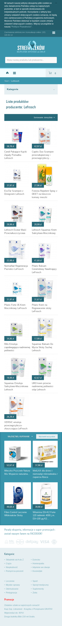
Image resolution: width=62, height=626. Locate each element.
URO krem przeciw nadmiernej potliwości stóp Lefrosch (42, 386)
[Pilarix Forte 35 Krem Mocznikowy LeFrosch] (17, 300)
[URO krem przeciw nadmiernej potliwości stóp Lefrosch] (45, 379)
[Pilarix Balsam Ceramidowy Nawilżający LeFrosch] (45, 261)
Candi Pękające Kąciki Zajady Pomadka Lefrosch (15, 154)
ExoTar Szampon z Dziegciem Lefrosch (14, 192)
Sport (35, 581)
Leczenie (10, 581)
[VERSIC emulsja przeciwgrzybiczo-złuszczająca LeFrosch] (17, 418)
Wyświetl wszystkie (47, 437)
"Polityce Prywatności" (21, 27)
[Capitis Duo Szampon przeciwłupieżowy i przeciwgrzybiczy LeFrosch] (45, 147)
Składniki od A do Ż (15, 560)
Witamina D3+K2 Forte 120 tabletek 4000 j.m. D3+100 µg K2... (44, 515)
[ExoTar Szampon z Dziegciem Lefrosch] (17, 186)
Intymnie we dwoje (41, 567)
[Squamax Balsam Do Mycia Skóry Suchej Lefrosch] (45, 340)
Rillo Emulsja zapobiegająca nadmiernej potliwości (17, 347)
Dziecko (36, 560)
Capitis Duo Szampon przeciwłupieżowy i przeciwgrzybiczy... (43, 154)
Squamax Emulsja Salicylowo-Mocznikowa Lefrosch (16, 386)
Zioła (35, 593)
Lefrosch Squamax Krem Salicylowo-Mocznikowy (44, 231)
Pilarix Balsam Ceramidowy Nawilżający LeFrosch (44, 269)
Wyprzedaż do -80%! (14, 613)
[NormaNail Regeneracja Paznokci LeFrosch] (17, 261)
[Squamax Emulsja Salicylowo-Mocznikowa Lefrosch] (17, 379)
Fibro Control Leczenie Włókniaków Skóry (15, 514)
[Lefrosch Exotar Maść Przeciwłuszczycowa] (17, 225)
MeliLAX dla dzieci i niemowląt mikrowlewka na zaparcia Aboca (46, 473)
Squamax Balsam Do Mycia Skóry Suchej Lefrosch (42, 347)
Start (6, 81)
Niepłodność (12, 567)
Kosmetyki (37, 571)
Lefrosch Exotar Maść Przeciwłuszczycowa (15, 231)
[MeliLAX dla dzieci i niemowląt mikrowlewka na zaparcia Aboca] (46, 465)
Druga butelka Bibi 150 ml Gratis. (19, 616)
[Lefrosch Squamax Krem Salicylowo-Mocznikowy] (45, 225)
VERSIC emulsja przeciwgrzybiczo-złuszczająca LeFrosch (15, 425)
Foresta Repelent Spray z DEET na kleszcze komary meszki (44, 194)
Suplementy (38, 589)
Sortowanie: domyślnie (43, 117)
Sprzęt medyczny (41, 585)
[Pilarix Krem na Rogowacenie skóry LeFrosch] (45, 300)
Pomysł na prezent (14, 571)
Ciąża (8, 563)
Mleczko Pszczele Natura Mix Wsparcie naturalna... (17, 472)
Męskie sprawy (13, 585)
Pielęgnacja (11, 593)
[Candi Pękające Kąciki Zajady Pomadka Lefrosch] (17, 147)
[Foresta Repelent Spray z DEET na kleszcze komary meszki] (45, 186)
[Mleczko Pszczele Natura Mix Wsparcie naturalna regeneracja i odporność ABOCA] (17, 465)
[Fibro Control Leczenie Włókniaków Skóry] (17, 506)
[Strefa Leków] (31, 45)
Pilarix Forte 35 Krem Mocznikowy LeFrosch (15, 306)
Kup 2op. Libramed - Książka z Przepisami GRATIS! (28, 609)
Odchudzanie (12, 589)
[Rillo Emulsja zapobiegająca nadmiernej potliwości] (17, 340)
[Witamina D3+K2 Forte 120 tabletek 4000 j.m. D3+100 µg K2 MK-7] (46, 506)
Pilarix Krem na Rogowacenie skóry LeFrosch (41, 308)
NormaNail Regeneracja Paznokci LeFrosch (16, 267)
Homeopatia (38, 563)
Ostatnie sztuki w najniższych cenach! (21, 605)
